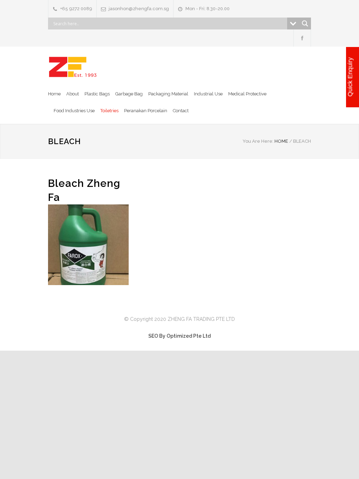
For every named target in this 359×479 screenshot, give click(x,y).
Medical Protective (247, 93)
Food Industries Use (74, 110)
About (72, 93)
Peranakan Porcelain (145, 110)
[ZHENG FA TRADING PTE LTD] (73, 67)
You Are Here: (258, 141)
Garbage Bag (129, 93)
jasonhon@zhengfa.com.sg (139, 8)
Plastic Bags (97, 93)
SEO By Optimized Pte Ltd (179, 336)
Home (54, 93)
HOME (281, 141)
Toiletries (109, 110)
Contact (181, 110)
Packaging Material (168, 93)
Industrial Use (208, 93)
